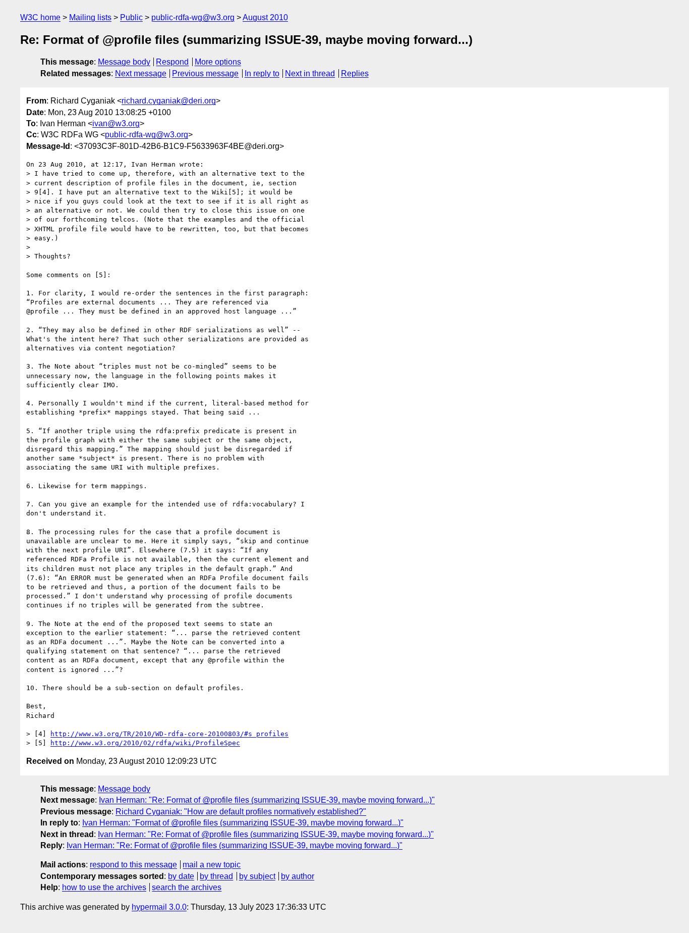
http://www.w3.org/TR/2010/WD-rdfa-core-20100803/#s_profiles (169, 734)
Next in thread (310, 73)
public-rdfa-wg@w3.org (193, 17)
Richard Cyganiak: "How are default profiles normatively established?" (241, 811)
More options (218, 62)
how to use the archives (104, 887)
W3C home (40, 17)
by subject (257, 876)
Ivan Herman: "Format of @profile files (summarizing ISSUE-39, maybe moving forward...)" (243, 822)
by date (181, 876)
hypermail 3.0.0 (159, 907)
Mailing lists (90, 17)
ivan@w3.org (116, 123)
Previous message (205, 73)
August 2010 (265, 17)
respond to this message (133, 864)
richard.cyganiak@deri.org (169, 100)
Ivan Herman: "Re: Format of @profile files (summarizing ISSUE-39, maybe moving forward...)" (267, 800)
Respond (172, 62)
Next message (140, 73)
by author (297, 876)
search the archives (186, 887)
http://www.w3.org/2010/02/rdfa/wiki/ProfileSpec (145, 743)
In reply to (262, 73)
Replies (355, 73)
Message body (124, 62)
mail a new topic (212, 864)
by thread (216, 876)
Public (131, 17)
